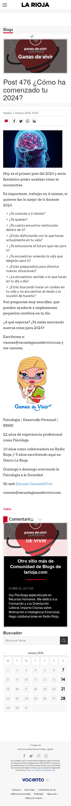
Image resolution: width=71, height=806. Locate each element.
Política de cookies (33, 798)
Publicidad (38, 794)
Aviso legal (29, 790)
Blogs (8, 30)
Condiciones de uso (47, 790)
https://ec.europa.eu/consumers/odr (40, 770)
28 (63, 699)
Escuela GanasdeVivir (34, 484)
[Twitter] (31, 755)
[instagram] (38, 755)
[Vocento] (35, 779)
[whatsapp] (46, 755)
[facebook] (24, 755)
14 (63, 680)
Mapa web (52, 794)
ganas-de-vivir (35, 49)
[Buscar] (64, 640)
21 (63, 689)
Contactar (16, 790)
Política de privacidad (20, 794)
